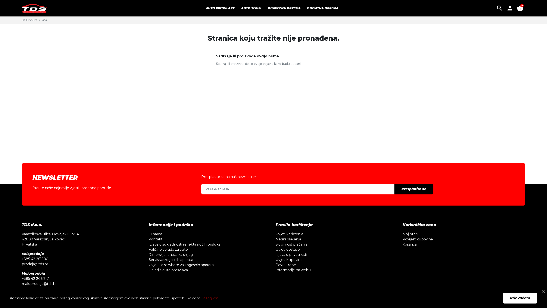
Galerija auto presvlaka (168, 270)
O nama (155, 234)
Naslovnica (29, 20)
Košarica (410, 244)
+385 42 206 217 (35, 279)
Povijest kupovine (418, 239)
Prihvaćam (520, 298)
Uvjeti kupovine (289, 260)
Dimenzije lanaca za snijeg (171, 255)
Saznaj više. (210, 298)
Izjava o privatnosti (291, 255)
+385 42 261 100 (35, 259)
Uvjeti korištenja (289, 234)
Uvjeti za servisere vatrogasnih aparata (181, 265)
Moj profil (411, 234)
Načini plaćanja (288, 239)
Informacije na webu (293, 270)
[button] (499, 8)
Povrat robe (286, 265)
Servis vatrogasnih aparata (171, 260)
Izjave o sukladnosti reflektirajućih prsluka (185, 244)
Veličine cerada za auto (168, 249)
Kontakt (156, 239)
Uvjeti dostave (288, 249)
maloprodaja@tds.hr (39, 284)
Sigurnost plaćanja (291, 244)
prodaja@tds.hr (35, 264)
